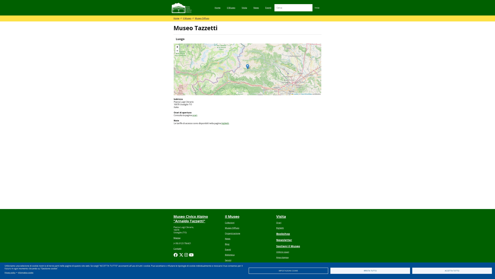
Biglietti (280, 228)
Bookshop (283, 234)
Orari (278, 222)
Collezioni (229, 222)
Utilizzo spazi (282, 252)
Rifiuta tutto (370, 270)
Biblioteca (229, 254)
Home (217, 7)
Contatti (177, 248)
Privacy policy (10, 272)
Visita (244, 7)
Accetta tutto (452, 270)
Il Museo (231, 7)
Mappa (177, 238)
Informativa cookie (25, 272)
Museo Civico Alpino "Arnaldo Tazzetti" (191, 218)
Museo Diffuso (202, 18)
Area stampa (282, 257)
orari (194, 115)
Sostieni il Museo (288, 246)
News (256, 7)
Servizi (228, 260)
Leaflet (295, 94)
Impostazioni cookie (288, 270)
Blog (227, 244)
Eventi (268, 7)
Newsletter (284, 240)
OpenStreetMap (306, 94)
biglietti (225, 123)
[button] (247, 66)
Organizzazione (232, 233)
